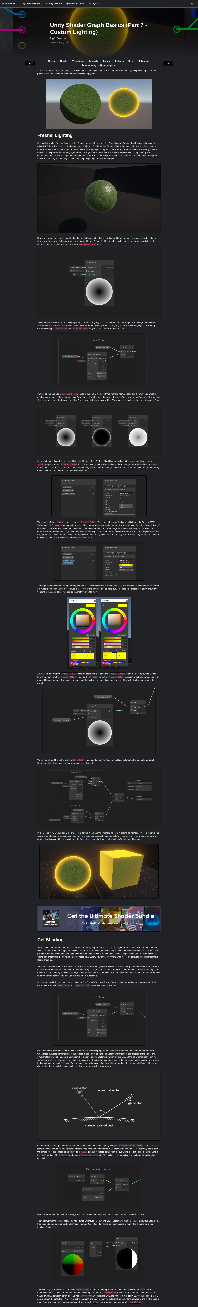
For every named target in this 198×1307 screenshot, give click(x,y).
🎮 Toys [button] (92, 3)
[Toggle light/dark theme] (192, 3)
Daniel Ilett (8, 3)
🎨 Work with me (31, 3)
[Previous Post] (29, 63)
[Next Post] (168, 63)
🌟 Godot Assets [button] (74, 3)
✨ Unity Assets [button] (52, 3)
